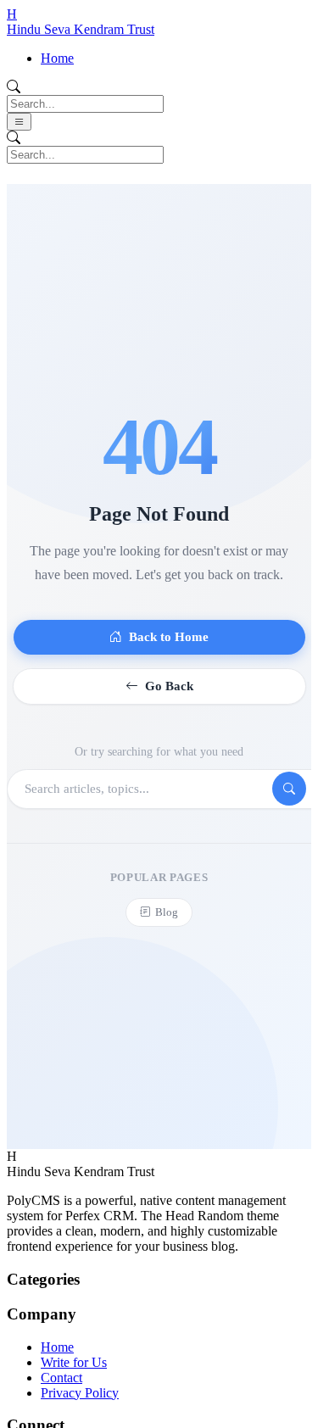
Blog (166, 912)
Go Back (169, 686)
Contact (61, 1377)
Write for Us (74, 1362)
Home (57, 58)
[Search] (289, 789)
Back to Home (169, 637)
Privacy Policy (80, 1393)
